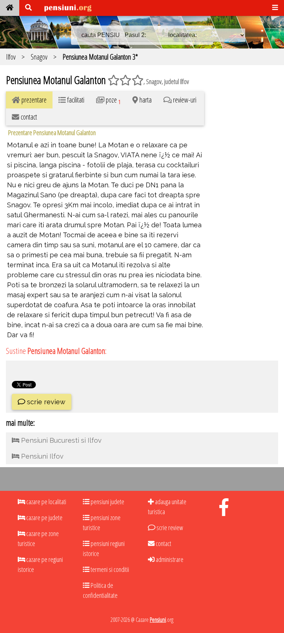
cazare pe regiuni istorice (40, 564)
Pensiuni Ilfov (41, 456)
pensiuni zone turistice (102, 522)
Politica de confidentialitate (100, 590)
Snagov (39, 57)
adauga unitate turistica (167, 506)
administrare (169, 559)
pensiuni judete (106, 501)
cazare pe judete (43, 517)
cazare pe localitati (45, 501)
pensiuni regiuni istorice (104, 548)
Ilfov (11, 57)
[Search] (28, 8)
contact (163, 543)
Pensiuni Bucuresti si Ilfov (60, 440)
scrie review (45, 402)
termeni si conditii (109, 569)
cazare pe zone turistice (38, 538)
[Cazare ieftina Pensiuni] (9, 8)
